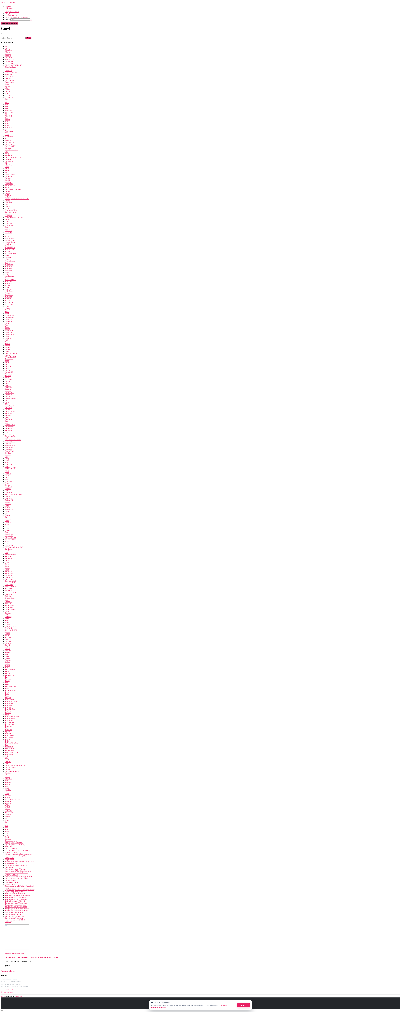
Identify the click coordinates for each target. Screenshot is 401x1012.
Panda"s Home (10, 411)
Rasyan (7, 511)
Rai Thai (8, 504)
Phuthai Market (10, 451)
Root (6, 526)
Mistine (7, 285)
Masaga (7, 263)
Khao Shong (9, 155)
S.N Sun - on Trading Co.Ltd (14, 547)
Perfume (8, 438)
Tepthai (7, 692)
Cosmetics (8, 71)
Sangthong (8, 558)
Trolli (7, 741)
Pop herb (8, 466)
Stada (7, 635)
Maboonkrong (9, 238)
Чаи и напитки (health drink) (15, 920)
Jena (6, 118)
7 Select (7, 52)
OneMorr (8, 391)
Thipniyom (8, 726)
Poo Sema (8, 464)
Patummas (8, 430)
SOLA (7, 622)
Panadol (7, 410)
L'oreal (7, 193)
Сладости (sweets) (11, 882)
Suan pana (8, 641)
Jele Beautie (9, 112)
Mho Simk (8, 282)
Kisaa (7, 167)
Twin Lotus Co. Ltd (11, 752)
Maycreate (8, 268)
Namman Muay (10, 315)
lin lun (7, 219)
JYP (6, 133)
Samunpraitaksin (10, 555)
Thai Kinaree (9, 700)
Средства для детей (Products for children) (19, 886)
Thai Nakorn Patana (11, 701)
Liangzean (8, 216)
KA (6, 138)
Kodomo (8, 178)
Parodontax (9, 419)
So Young (8, 617)
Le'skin (7, 206)
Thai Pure (8, 707)
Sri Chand (8, 628)
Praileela (8, 474)
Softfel (7, 619)
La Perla (8, 197)
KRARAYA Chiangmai (13, 189)
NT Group (8, 379)
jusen (6, 129)
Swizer (7, 664)
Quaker (7, 502)
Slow (6, 600)
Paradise (8, 415)
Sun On (7, 649)
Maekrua (8, 251)
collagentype (9, 69)
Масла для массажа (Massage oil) (16, 865)
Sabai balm (8, 551)
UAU (7, 760)
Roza (6, 543)
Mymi (7, 306)
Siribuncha (8, 594)
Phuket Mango (10, 445)
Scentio (7, 562)
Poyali (7, 472)
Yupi (6, 826)
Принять (243, 1005)
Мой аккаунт (9, 8)
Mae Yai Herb (9, 250)
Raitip (7, 506)
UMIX (7, 764)
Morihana (8, 298)
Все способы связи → (8, 992)
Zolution (8, 839)
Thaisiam (8, 713)
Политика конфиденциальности (16, 17)
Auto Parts (8, 57)
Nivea (7, 368)
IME (6, 88)
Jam (6, 106)
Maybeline (8, 266)
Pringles (7, 483)
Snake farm (9, 607)
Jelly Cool (8, 116)
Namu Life (8, 319)
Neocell (7, 346)
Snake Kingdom (10, 609)
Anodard (8, 56)
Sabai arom (8, 549)
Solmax (7, 624)
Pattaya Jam (9, 428)
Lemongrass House (11, 210)
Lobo (7, 227)
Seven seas (8, 571)
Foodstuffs (8, 74)
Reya (6, 517)
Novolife (8, 376)
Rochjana (8, 519)
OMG (7, 385)
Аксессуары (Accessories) (14, 843)
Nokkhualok (9, 372)
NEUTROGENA (11, 353)
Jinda (6, 121)
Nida (6, 364)
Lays (6, 204)
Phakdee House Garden (13, 440)
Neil (6, 340)
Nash (6, 325)
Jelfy (6, 114)
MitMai (7, 287)
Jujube (7, 125)
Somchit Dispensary (11, 626)
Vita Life (8, 790)
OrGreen (8, 396)
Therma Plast (9, 724)
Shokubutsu (9, 577)
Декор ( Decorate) (11, 848)
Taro (6, 683)
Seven (7, 570)
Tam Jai (7, 673)
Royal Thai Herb (10, 538)
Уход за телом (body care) (14, 918)
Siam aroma (9, 579)
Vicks (7, 780)
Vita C (7, 788)
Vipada (7, 784)
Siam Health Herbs (11, 583)
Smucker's (8, 603)
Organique (8, 394)
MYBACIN (9, 304)
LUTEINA (8, 233)
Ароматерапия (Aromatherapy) (15, 844)
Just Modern (9, 131)
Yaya (6, 818)
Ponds (7, 462)
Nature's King (9, 334)
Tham (7, 715)
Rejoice (7, 515)
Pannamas (8, 413)
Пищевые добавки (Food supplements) (18, 876)
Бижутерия (9, 846)
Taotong (7, 681)
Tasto (7, 684)
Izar (6, 101)
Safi (6, 553)
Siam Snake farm (10, 587)
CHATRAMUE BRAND (13, 65)
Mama (7, 259)
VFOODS (8, 779)
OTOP (7, 404)
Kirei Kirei (8, 165)
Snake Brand (9, 605)
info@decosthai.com (11, 990)
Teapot (7, 688)
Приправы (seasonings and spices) (16, 878)
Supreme (8, 660)
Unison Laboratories (11, 771)
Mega (7, 272)
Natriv (7, 327)
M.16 (7, 236)
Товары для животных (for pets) (16, 907)
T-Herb (7, 666)
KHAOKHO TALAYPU (13, 157)
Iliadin (7, 84)
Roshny (7, 532)
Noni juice (8, 374)
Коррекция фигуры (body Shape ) (16, 856)
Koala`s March (10, 174)
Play (6, 457)
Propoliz (8, 489)
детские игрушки (11, 852)
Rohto (7, 521)
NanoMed (8, 321)
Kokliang (8, 182)
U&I (6, 758)
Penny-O (8, 434)
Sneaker (7, 611)
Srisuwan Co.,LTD (11, 630)
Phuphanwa (9, 447)
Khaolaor (8, 159)
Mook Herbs (9, 295)
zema (6, 833)
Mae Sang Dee (10, 248)
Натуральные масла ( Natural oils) (17, 873)
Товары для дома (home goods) (16, 905)
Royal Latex (9, 536)
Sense (7, 566)
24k (6, 46)
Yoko (7, 820)
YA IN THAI (9, 812)
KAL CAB (8, 144)
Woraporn (8, 811)
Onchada (8, 389)
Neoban (7, 344)
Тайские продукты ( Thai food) (16, 899)
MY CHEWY (9, 302)
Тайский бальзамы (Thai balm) (15, 901)
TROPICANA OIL (11, 743)
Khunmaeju (9, 161)
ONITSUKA (9, 393)
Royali (7, 541)
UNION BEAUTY (11, 767)
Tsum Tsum (9, 747)
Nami (7, 314)
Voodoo (7, 797)
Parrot (7, 421)
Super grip (8, 658)
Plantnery (8, 455)
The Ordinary (9, 722)
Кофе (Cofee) (9, 858)
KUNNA (8, 191)
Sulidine (7, 647)
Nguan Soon (9, 359)
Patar (6, 423)
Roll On (7, 524)
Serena (7, 568)
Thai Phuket (9, 705)
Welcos (7, 805)
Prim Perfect (9, 481)
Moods (7, 293)
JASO (7, 108)
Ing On (7, 91)
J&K (6, 105)
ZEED (7, 831)
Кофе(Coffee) (9, 860)
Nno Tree (8, 370)
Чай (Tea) (8, 922)
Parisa (7, 417)
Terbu (7, 694)
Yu (6, 824)
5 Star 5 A (8, 50)
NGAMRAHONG (11, 357)
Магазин (8, 6)
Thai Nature (9, 703)
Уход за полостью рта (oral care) (16, 916)
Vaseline (8, 773)
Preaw (7, 475)
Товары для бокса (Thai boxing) (16, 903)
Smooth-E (8, 602)
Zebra (7, 829)
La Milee (8, 195)
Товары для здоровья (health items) (17, 908)
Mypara (7, 308)
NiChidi (7, 362)
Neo (6, 342)
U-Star (7, 756)
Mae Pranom (9, 246)
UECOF (8, 762)
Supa (6, 654)
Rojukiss (8, 523)
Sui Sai (7, 645)
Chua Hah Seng (10, 67)
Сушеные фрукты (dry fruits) (15, 892)
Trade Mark (9, 737)
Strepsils (8, 639)
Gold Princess (9, 80)
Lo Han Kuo (9, 225)
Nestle (7, 351)
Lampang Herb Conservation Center (17, 199)
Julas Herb (8, 127)
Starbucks (8, 637)
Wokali (7, 807)
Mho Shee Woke (10, 280)
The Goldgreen (10, 718)
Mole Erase (9, 291)
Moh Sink (8, 289)
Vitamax (8, 792)
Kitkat (7, 169)
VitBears (8, 796)
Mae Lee (8, 244)
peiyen (7, 432)
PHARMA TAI (10, 442)
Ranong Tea (9, 509)
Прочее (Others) (10, 880)
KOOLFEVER (10, 186)
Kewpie (7, 153)
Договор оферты (11, 15)
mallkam (8, 257)
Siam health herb (10, 581)
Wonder (7, 809)
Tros (6, 745)
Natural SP (8, 332)
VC (6, 775)
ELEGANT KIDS (11, 73)
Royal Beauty (9, 534)
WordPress (18, 996)
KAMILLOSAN (10, 146)
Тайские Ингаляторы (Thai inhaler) (17, 895)
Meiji (6, 274)
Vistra (7, 786)
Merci (7, 278)
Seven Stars (9, 573)
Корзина (8, 10)
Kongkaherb (9, 184)
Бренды (7, 14)
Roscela (7, 530)
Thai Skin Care (10, 709)
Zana (6, 828)
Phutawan (8, 449)
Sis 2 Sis (8, 596)
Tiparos (7, 732)
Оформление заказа (12, 12)
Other (7, 402)
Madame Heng (10, 242)
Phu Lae (8, 443)
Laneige (7, 201)
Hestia (3, 996)
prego (7, 477)
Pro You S (8, 487)
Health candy (9, 82)
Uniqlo (7, 769)
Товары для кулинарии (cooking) (16, 910)
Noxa (7, 378)
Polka (7, 460)
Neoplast (8, 347)
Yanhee (7, 816)
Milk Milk (8, 283)
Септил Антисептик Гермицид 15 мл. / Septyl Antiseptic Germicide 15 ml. (31, 957)
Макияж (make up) (11, 863)
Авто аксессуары (11, 841)
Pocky (7, 459)
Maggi (7, 255)
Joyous (7, 123)
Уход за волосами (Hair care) (15, 912)
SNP (6, 615)
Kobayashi (8, 176)
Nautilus (8, 338)
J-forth (7, 103)
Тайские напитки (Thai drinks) (15, 897)
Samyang (8, 556)
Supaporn (8, 656)
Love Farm (8, 231)
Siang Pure (8, 590)
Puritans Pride (9, 500)
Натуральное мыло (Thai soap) (15, 869)
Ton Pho (8, 733)
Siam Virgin (9, 588)
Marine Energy (10, 261)
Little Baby (8, 223)
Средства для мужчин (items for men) (18, 888)
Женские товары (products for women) (18, 854)
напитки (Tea (9, 867)
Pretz (6, 479)
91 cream (8, 54)
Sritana (7, 632)
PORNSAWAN (10, 468)
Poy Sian (8, 470)
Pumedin (8, 496)
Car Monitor (9, 61)
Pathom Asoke (10, 425)
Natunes (7, 329)
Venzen (7, 777)
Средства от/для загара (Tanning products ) (20, 890)
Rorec (7, 528)
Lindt (7, 221)
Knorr (7, 172)
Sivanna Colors (10, 598)
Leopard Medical (10, 212)
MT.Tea (7, 300)
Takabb (7, 671)
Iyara (6, 99)
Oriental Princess (10, 398)
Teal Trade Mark (10, 686)
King (6, 163)
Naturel (7, 336)
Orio (6, 400)
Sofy (6, 620)
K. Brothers (9, 137)
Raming (7, 507)
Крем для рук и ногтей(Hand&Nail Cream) (20, 861)
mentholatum (9, 276)
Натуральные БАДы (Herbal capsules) (18, 871)
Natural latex (9, 330)
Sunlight (8, 651)
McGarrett (8, 270)
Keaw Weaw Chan (11, 150)
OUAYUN (8, 408)
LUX (7, 234)
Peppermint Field (10, 436)
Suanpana (8, 643)
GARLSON (9, 76)
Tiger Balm (8, 730)
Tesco (7, 696)
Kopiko (7, 187)
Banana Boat (9, 59)
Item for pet (9, 97)
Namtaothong (9, 317)
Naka (7, 312)
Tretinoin (8, 739)
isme (6, 93)
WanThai (8, 801)
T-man (7, 667)
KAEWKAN (9, 142)
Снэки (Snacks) (10, 884)
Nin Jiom (8, 366)
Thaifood (8, 711)
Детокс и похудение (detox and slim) (17, 850)
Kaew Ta (8, 140)
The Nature (9, 720)
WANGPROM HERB (12, 799)
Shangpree (8, 575)
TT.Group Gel (10, 748)
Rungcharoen (9, 545)
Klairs (7, 170)
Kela (6, 152)
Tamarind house (10, 675)
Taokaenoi (8, 679)
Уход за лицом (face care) (13, 914)
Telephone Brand (10, 690)
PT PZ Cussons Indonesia (13, 494)
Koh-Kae (8, 180)
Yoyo (7, 822)
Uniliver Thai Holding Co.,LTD (15, 765)
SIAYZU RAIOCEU (12, 592)
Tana (6, 677)
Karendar (8, 148)
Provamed (8, 492)
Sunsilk (7, 652)
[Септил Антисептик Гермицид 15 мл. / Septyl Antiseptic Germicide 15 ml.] (17, 949)
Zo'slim (7, 837)
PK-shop (8, 453)
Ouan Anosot (9, 406)
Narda (7, 323)
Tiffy (6, 728)
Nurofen (8, 381)
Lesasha (7, 214)
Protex (7, 491)
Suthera (7, 662)
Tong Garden (9, 735)
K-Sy (7, 135)
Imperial (7, 89)
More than (8, 297)
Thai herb (8, 698)
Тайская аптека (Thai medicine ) (16, 893)
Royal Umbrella (10, 539)
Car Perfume (9, 63)
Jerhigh (7, 120)
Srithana (7, 634)
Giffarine (8, 78)
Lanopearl (8, 202)
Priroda (7, 485)
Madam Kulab (10, 240)
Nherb (7, 361)
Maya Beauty (9, 265)
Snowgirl (8, 613)
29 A (6, 48)
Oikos (7, 383)
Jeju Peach (8, 110)
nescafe (7, 349)
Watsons (8, 803)
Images (7, 86)
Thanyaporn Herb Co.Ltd (13, 716)
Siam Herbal (9, 585)
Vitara (7, 794)
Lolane (7, 229)
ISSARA (8, 95)
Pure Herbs (8, 498)
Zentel (7, 835)
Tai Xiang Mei (10, 669)
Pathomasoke (9, 426)
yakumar (8, 814)
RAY (7, 513)
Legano (7, 208)
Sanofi (7, 560)
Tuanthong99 (9, 750)
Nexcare (8, 355)
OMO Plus (8, 387)
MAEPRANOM (10, 253)
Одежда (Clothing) (11, 875)
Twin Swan (9, 754)
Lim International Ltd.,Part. (14, 218)
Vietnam (8, 782)
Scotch (7, 564)
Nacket (7, 310)
